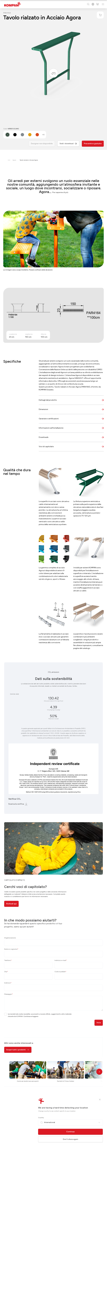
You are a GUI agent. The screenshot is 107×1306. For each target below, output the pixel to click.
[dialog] (53, 653)
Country (41, 1118)
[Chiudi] (100, 1100)
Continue (70, 1132)
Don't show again (70, 1139)
